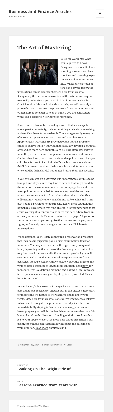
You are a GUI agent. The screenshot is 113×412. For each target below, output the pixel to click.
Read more (41, 328)
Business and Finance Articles (40, 11)
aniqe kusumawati (53, 344)
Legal (69, 344)
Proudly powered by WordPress (33, 406)
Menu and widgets (100, 17)
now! (78, 79)
